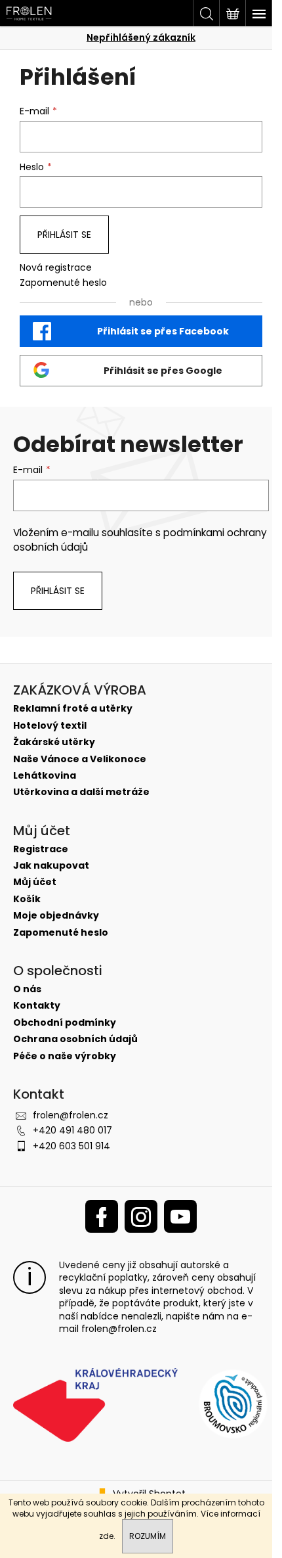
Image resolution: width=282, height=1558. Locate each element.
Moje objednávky (56, 916)
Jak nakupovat (51, 866)
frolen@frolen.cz (70, 1115)
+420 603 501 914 (71, 1146)
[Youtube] (180, 1216)
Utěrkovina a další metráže (81, 792)
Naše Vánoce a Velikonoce (79, 759)
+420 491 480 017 (72, 1130)
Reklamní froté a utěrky (72, 709)
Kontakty (36, 1006)
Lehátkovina (44, 776)
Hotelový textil (50, 726)
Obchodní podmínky (64, 1023)
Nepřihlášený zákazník (141, 37)
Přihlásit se (64, 234)
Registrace (40, 849)
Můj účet (34, 882)
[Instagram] (141, 1216)
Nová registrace (56, 268)
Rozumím (147, 1536)
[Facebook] (101, 1216)
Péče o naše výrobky (64, 1056)
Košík (27, 899)
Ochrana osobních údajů (75, 1039)
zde (106, 1536)
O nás (27, 989)
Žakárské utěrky (54, 742)
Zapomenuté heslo (63, 283)
